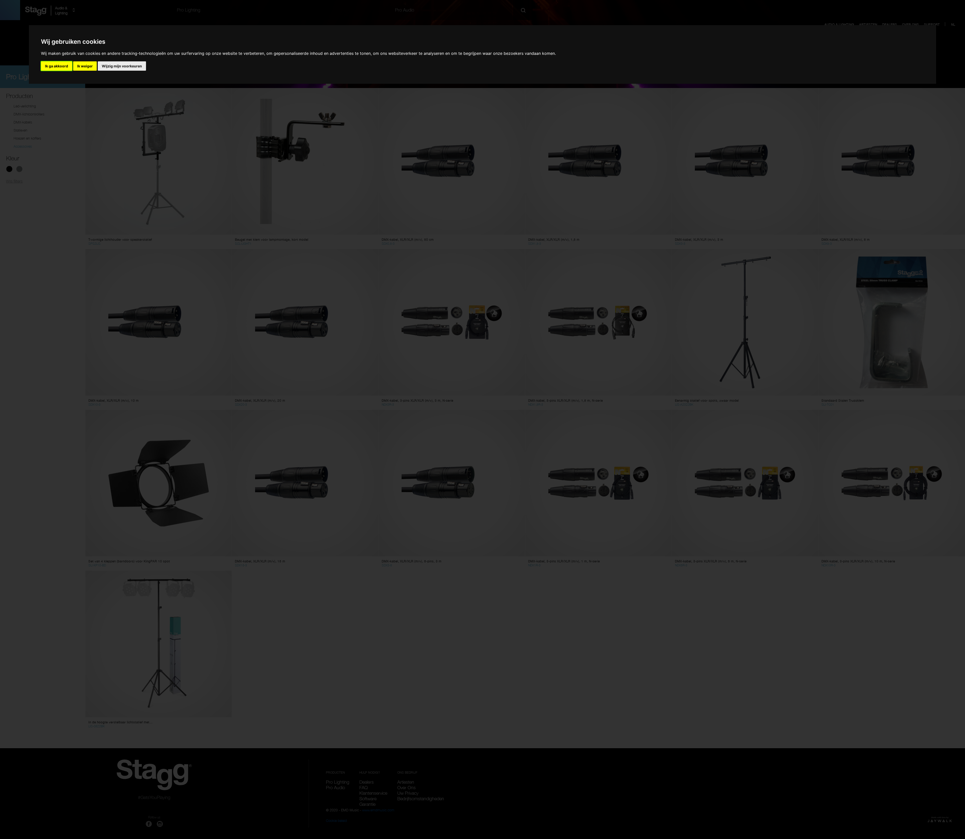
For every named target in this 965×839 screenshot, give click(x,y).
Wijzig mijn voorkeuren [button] (122, 66)
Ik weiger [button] (85, 66)
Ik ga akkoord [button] (56, 66)
